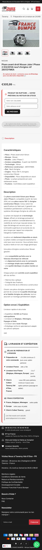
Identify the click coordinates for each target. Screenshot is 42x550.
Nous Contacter (8, 499)
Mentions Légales (8, 474)
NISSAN (5, 61)
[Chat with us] (36, 544)
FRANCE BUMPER (17, 547)
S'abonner (34, 522)
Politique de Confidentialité (12, 482)
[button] (6, 546)
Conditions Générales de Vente (13, 477)
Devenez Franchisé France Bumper (15, 488)
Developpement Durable (11, 485)
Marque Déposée (30, 547)
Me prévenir (12, 112)
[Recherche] (23, 8)
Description (9, 138)
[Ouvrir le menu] (38, 8)
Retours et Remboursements (13, 479)
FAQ (3, 501)
